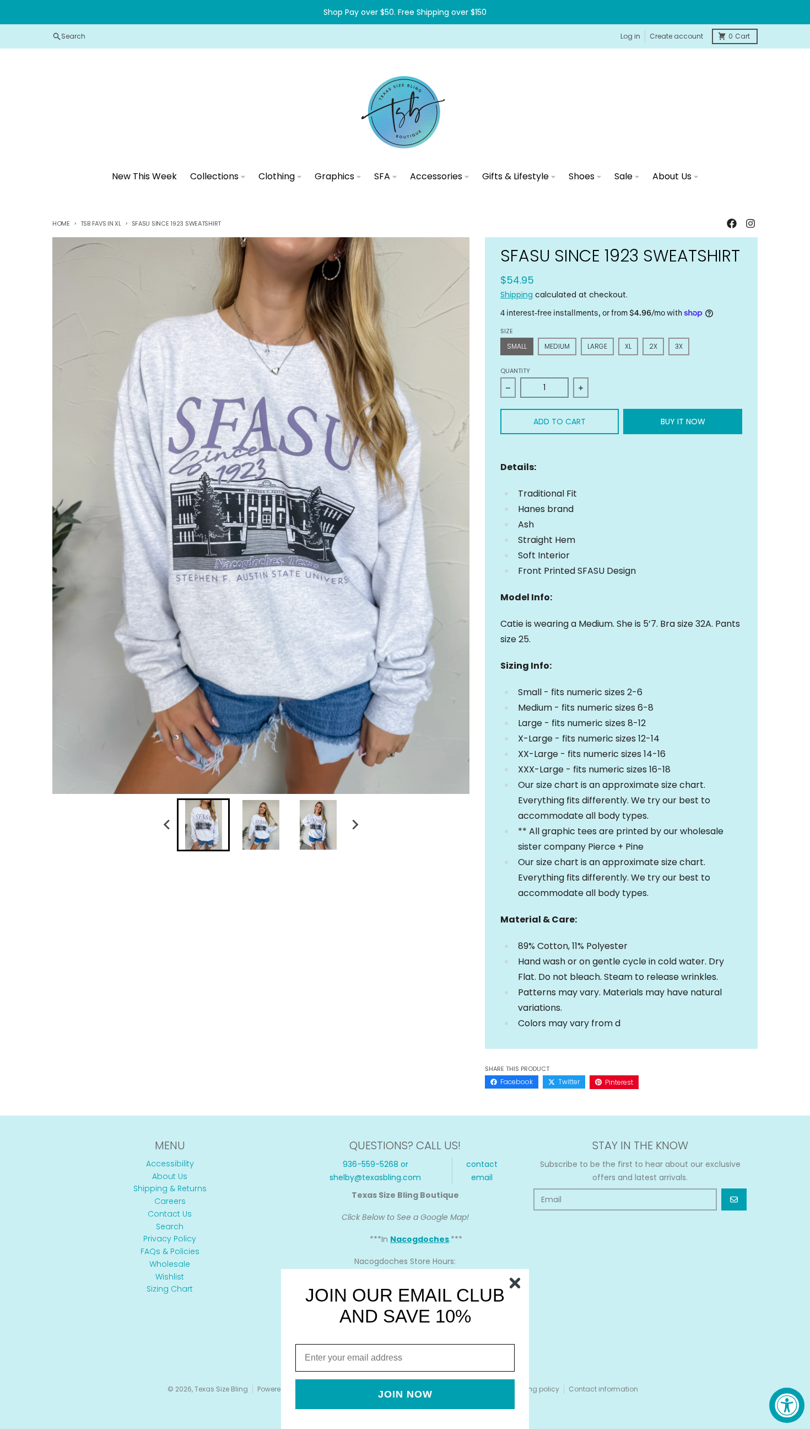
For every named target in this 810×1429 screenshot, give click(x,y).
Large (597, 346)
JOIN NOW (405, 1394)
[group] (203, 824)
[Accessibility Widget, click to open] (786, 1405)
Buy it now (683, 421)
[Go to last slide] (167, 825)
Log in (630, 36)
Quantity (515, 370)
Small (517, 346)
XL (628, 346)
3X (679, 346)
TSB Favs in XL (100, 223)
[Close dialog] (515, 1283)
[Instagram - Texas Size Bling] (750, 223)
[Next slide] (354, 825)
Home (61, 223)
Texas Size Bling (221, 1389)
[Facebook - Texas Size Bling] (732, 223)
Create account (676, 36)
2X (653, 346)
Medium (557, 346)
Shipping (516, 294)
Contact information (603, 1389)
